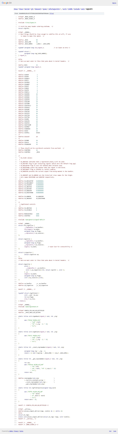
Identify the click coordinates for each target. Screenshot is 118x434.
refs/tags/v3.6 (53, 9)
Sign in (114, 3)
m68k (70, 9)
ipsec (45, 9)
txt (110, 431)
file (51, 13)
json (114, 431)
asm (83, 9)
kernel (27, 9)
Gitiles (11, 431)
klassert (38, 9)
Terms (21, 431)
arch (64, 9)
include (77, 9)
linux (16, 9)
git (32, 9)
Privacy (16, 431)
